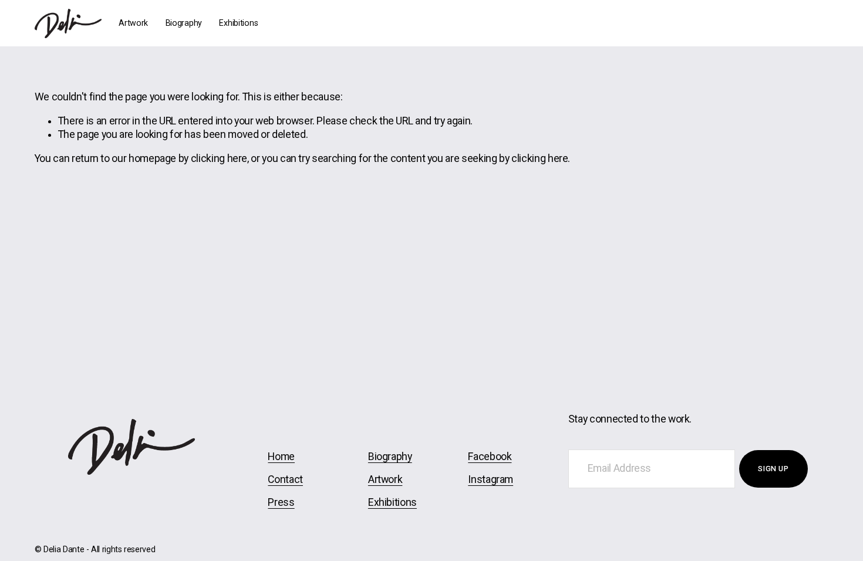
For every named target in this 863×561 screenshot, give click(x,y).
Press (281, 502)
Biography (184, 23)
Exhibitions (238, 23)
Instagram (490, 479)
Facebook (489, 456)
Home (281, 456)
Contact (285, 479)
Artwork (133, 23)
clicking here (219, 158)
